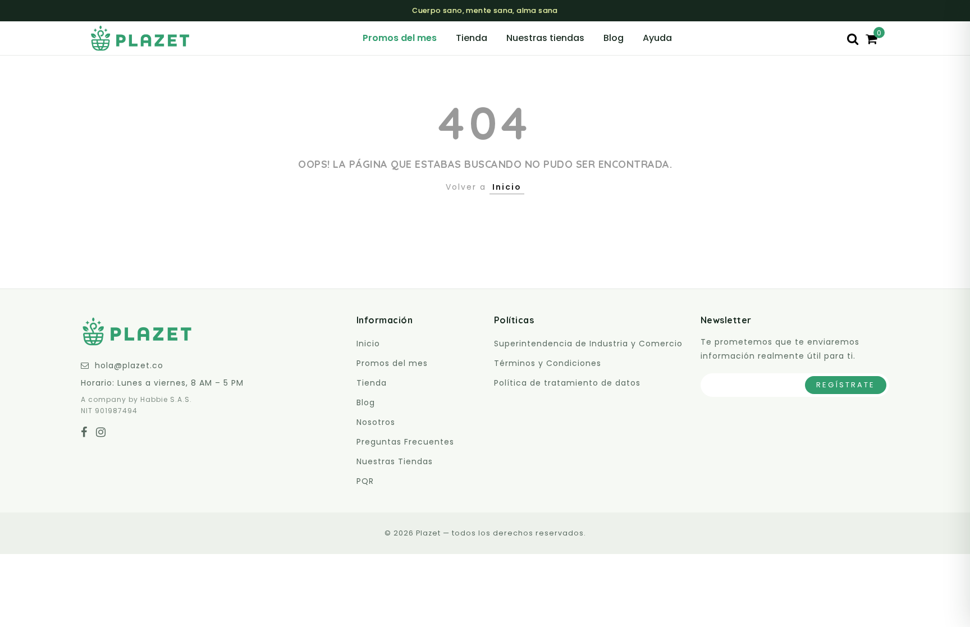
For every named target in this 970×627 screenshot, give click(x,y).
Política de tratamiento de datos (567, 382)
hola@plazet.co (129, 365)
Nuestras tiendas (545, 37)
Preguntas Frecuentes (405, 441)
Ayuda (657, 37)
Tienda (471, 37)
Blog (613, 37)
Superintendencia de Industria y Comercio (588, 343)
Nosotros (375, 422)
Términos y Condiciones (547, 363)
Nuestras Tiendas (394, 461)
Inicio (506, 187)
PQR (365, 481)
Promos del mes (400, 37)
